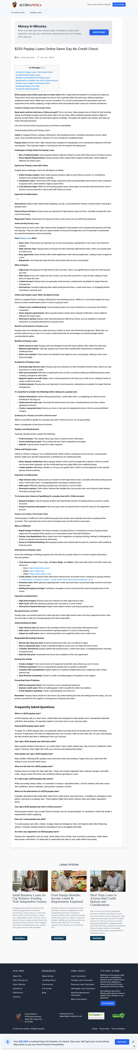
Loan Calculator (78, 976)
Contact (16, 997)
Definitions (18, 992)
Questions (17, 988)
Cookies (94, 1029)
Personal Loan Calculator (82, 984)
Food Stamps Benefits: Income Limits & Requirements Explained (67, 898)
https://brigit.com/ (36, 571)
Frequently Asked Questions (27, 89)
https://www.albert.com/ (40, 574)
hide (42, 68)
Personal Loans (18, 12)
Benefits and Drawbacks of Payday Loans (33, 78)
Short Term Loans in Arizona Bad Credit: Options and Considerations (103, 899)
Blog (44, 992)
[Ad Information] (134, 1046)
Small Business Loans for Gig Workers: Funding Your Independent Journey (30, 898)
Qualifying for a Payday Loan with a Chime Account (37, 80)
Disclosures (47, 984)
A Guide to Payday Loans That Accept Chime (34, 72)
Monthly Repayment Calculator (80, 993)
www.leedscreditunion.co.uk (80, 579)
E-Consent (47, 988)
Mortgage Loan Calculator (83, 988)
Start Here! (122, 1042)
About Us (17, 976)
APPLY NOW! (99, 32)
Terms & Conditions (118, 1029)
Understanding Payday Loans (28, 75)
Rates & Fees (48, 976)
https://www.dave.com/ (39, 568)
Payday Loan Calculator (82, 980)
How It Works (19, 984)
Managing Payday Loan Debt (27, 86)
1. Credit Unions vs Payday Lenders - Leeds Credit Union (43, 579)
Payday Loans (36, 12)
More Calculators (79, 999)
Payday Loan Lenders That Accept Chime (33, 83)
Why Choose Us (20, 980)
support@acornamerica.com (71, 1016)
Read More (20, 938)
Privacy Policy (104, 1029)
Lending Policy (49, 980)
